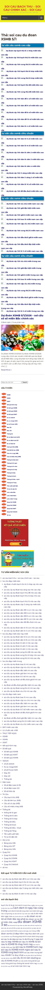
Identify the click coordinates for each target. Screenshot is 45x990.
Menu (4, 18)
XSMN (8, 398)
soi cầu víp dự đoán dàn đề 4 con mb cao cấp (23, 610)
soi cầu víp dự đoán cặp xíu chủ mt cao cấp (22, 667)
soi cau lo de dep (8, 939)
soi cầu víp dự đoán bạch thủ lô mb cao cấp (22, 601)
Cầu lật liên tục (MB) (13, 450)
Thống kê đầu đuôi (12, 460)
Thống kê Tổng (11, 482)
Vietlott (6, 761)
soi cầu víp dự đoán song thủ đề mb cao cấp (22, 652)
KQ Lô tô (6, 840)
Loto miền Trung (12, 499)
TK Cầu (5, 794)
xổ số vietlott (11, 417)
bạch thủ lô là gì (7, 905)
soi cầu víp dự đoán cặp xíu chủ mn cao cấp (22, 700)
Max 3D (9, 427)
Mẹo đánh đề (34, 934)
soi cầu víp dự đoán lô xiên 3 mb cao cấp (21, 646)
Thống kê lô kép (12, 469)
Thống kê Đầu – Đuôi (13, 479)
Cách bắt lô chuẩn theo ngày (25, 905)
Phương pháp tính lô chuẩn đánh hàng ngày (27, 936)
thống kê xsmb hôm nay (27, 963)
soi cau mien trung (31, 953)
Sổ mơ (9, 515)
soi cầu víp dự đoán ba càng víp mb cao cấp (22, 590)
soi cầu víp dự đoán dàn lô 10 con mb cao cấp (23, 628)
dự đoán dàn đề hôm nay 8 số (31, 925)
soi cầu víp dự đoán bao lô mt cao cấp (19, 664)
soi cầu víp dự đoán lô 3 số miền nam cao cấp (22, 709)
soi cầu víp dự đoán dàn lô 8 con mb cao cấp (22, 640)
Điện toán (6, 782)
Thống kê (10, 434)
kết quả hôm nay (12, 404)
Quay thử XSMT (11, 508)
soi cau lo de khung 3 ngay (28, 939)
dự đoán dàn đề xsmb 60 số (23, 928)
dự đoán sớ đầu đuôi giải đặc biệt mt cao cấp (22, 685)
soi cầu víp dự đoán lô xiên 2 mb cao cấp (21, 643)
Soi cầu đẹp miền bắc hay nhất (15, 634)
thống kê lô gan (10, 813)
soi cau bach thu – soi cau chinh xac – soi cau (22, 8)
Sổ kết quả (7, 749)
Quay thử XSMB (11, 502)
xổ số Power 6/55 (12, 424)
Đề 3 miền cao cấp (10, 727)
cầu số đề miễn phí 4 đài (19, 916)
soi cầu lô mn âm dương (25, 958)
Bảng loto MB (10, 843)
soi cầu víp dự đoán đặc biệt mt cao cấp (20, 670)
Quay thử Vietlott (12, 512)
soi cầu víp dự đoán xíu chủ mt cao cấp (20, 691)
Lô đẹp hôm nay (20, 933)
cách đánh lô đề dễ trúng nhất (18, 911)
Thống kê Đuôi (11, 476)
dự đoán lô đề (12, 931)
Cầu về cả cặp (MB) (12, 453)
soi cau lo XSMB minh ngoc (15, 949)
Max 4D (9, 430)
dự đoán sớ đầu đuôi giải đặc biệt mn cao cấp (22, 718)
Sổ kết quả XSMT (12, 414)
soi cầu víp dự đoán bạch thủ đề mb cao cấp (22, 593)
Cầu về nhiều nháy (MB (13, 806)
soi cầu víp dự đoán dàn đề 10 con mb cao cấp (23, 619)
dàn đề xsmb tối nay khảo (15, 925)
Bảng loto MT (9, 846)
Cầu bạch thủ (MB (11, 797)
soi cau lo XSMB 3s (27, 941)
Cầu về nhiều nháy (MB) (14, 456)
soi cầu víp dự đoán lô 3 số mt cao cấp (19, 676)
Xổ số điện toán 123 (12, 440)
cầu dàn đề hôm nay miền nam (21, 913)
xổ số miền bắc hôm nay (20, 966)
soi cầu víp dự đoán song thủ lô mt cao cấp (22, 688)
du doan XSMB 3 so (21, 923)
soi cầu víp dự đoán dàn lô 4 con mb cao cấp (22, 631)
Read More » (6, 370)
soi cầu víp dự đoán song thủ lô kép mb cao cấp (24, 655)
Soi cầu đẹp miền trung (12, 661)
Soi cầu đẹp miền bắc (11, 581)
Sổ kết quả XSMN (12, 411)
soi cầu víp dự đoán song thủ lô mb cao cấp (22, 658)
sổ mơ (5, 867)
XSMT (8, 401)
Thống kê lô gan (12, 463)
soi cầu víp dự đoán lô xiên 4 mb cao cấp (21, 649)
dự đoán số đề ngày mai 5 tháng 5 (27, 931)
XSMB (8, 395)
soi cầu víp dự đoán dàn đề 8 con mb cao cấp (23, 616)
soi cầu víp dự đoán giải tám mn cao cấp (20, 706)
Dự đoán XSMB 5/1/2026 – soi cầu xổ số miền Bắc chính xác (22, 317)
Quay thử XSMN (11, 505)
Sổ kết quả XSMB (12, 408)
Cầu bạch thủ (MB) (12, 447)
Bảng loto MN (10, 849)
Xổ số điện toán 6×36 (12, 785)
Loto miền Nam (11, 495)
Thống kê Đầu (11, 473)
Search (25, 382)
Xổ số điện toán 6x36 (13, 437)
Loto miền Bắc (11, 492)
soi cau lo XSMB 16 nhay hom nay (21, 943)
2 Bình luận (5, 322)
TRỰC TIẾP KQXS (9, 733)
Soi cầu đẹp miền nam (12, 694)
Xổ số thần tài (11, 443)
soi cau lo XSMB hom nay (29, 947)
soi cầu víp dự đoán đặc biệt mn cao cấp (20, 703)
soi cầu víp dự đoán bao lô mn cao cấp (20, 697)
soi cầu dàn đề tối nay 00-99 (32, 955)
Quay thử (6, 852)
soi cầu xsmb (23, 961)
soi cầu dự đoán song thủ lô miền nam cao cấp (23, 721)
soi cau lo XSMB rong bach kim (21, 951)
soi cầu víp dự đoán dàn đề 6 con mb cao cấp (23, 613)
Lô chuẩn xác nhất (10, 730)
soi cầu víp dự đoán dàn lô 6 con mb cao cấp (22, 637)
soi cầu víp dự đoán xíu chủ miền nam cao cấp (23, 724)
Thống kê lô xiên (12, 466)
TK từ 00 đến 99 (12, 489)
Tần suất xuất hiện (12, 486)
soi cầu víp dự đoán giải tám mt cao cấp (20, 673)
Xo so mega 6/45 (12, 421)
